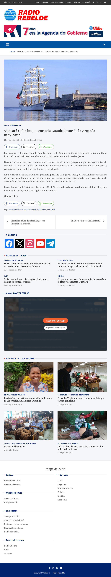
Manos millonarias (14, 446)
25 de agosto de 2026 (13, 404)
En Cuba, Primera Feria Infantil (85, 221)
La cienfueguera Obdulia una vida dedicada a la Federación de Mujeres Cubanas (28, 399)
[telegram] (50, 243)
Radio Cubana (10, 546)
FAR (53, 209)
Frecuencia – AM (12, 480)
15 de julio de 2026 (65, 452)
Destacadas (15, 125)
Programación (11, 502)
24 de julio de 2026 (65, 404)
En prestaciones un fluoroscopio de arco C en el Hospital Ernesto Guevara (82, 280)
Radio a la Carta (11, 532)
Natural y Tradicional (14, 520)
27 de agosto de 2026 (13, 270)
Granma (8, 553)
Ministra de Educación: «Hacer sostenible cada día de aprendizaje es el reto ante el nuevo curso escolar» (80, 266)
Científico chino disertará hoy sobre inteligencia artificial (28, 222)
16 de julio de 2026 (11, 450)
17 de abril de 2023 (11, 140)
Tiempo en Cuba (11, 516)
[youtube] (40, 243)
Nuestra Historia (11, 498)
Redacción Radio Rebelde (31, 140)
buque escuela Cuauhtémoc (35, 209)
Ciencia (77, 2)
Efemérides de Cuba (13, 528)
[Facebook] (93, 2)
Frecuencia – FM (12, 484)
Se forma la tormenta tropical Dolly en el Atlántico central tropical (26, 280)
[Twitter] (101, 2)
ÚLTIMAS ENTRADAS (16, 255)
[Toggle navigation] (7, 44)
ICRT (6, 550)
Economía (87, 2)
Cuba (37, 2)
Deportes (45, 2)
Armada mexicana (16, 209)
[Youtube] (105, 2)
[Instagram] (97, 2)
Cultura (68, 2)
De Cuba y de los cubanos (14, 395)
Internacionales (57, 2)
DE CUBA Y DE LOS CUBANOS (20, 358)
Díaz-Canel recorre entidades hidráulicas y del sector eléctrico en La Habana (27, 265)
